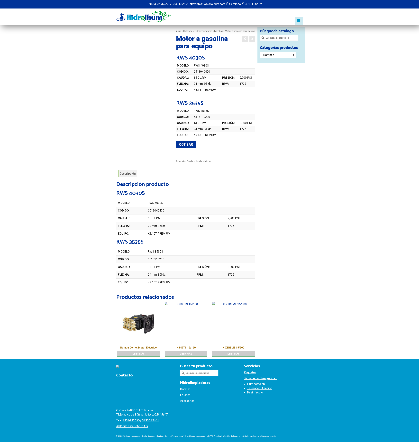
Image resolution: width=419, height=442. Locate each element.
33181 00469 (253, 4)
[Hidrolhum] (145, 16)
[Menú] (299, 21)
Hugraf (180, 436)
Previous (119, 329)
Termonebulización (259, 388)
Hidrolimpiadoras (203, 161)
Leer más (138, 353)
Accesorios (187, 400)
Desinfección (255, 392)
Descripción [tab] (128, 173)
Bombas (191, 161)
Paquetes (250, 372)
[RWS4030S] (143, 62)
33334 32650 (160, 4)
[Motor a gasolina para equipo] (245, 39)
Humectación (256, 384)
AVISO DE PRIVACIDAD (132, 426)
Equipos (185, 395)
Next (252, 329)
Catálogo (235, 4)
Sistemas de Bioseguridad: (260, 378)
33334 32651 (150, 420)
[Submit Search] (262, 38)
